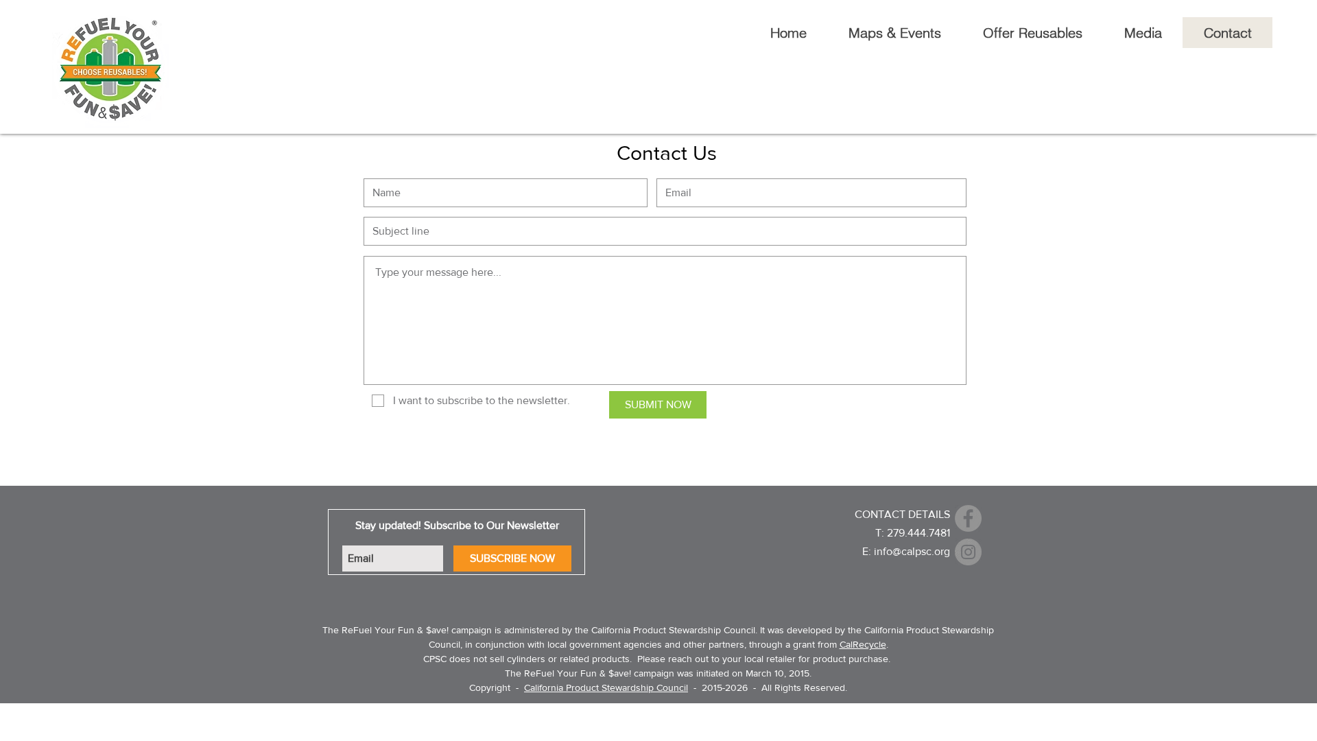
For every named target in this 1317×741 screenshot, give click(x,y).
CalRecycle (863, 644)
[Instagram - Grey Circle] (968, 552)
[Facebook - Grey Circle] (968, 518)
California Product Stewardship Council (606, 687)
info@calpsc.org (912, 551)
